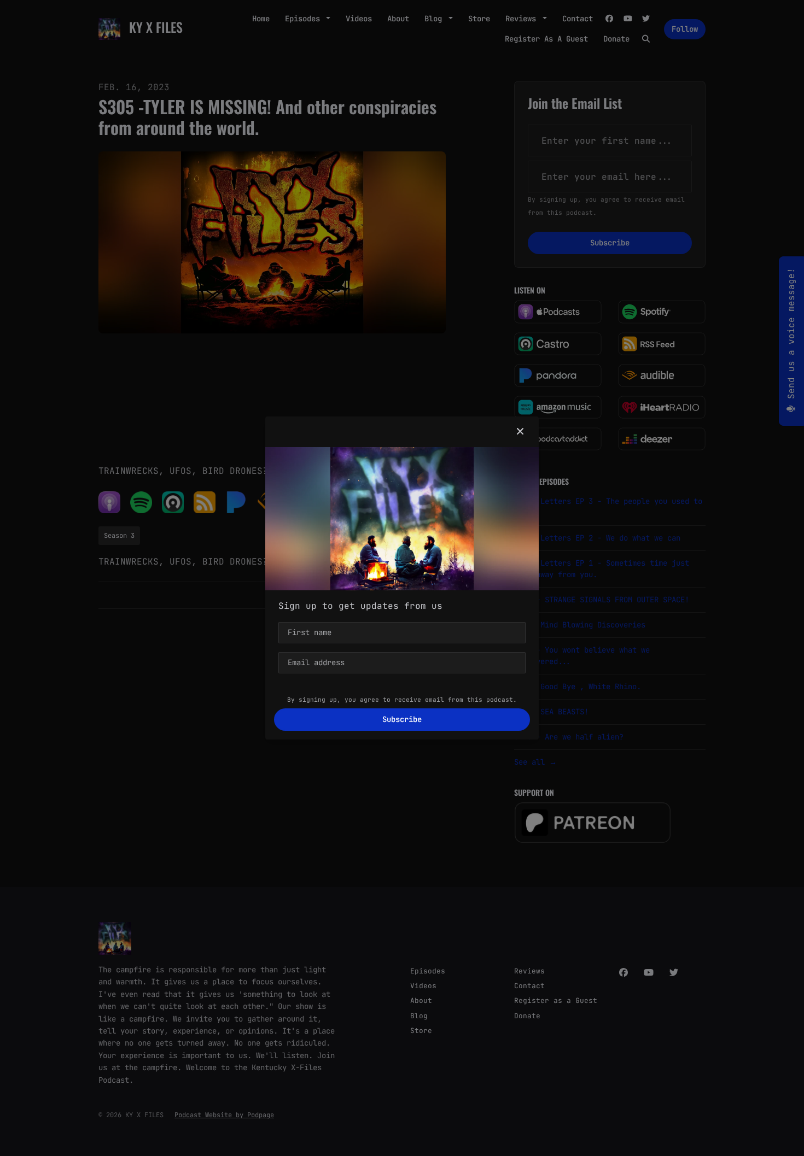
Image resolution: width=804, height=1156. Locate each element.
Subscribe (402, 719)
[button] (520, 431)
